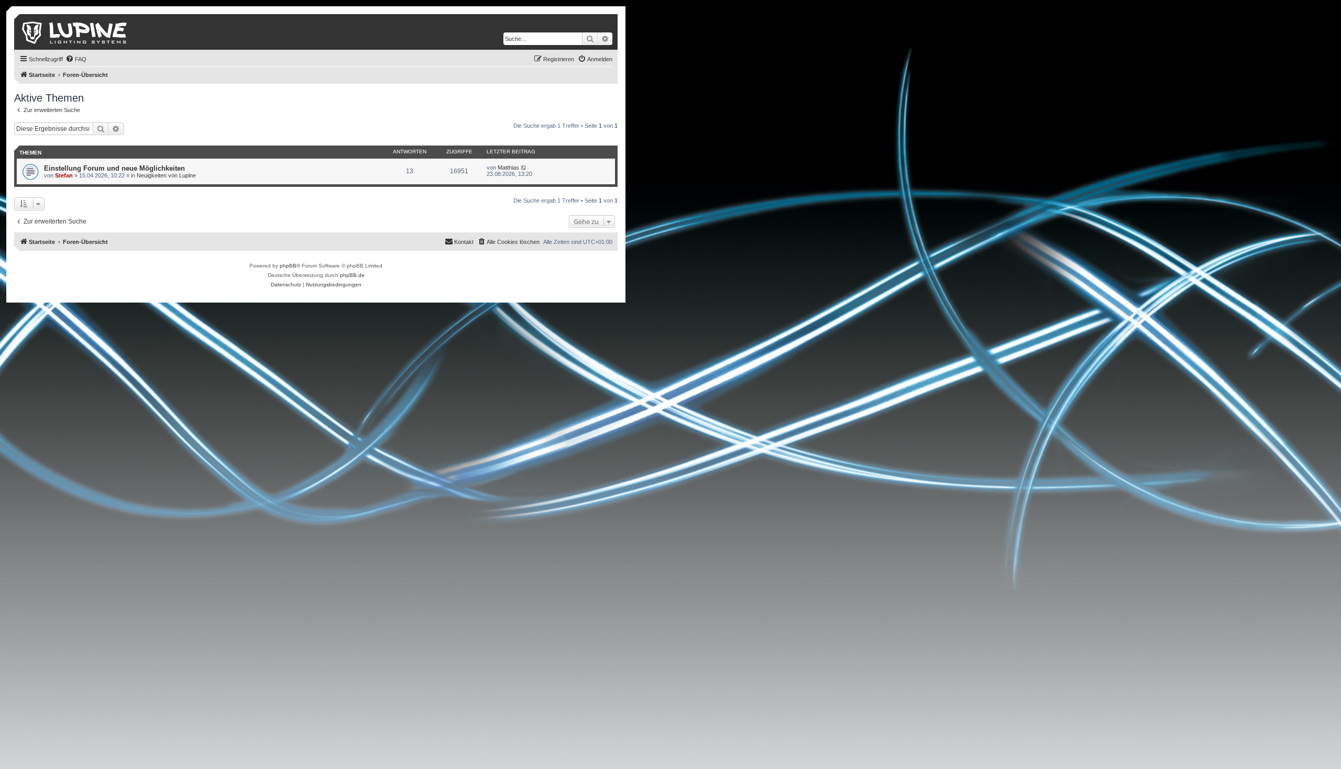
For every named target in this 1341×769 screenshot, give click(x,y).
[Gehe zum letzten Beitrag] (524, 167)
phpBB (288, 266)
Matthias (508, 167)
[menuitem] (75, 59)
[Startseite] (75, 32)
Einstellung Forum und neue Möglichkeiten (114, 168)
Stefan (64, 175)
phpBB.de (352, 275)
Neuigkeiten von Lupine (166, 175)
